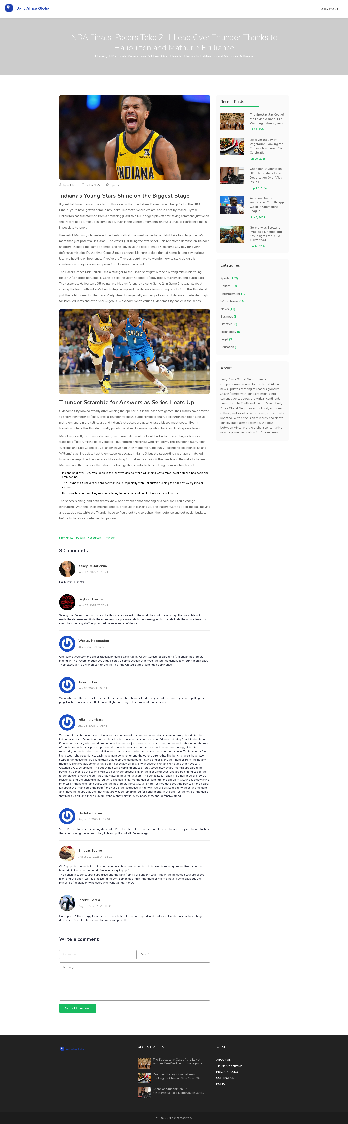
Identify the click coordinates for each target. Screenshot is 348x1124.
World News (232, 301)
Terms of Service (229, 1066)
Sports (229, 278)
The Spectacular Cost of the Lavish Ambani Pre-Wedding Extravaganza (267, 119)
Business (229, 316)
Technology (230, 332)
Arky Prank (329, 9)
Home (100, 56)
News (227, 309)
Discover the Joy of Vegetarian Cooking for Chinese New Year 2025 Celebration (267, 146)
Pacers (80, 538)
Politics (228, 286)
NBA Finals (66, 538)
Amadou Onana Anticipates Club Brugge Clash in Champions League (267, 204)
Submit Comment (77, 1008)
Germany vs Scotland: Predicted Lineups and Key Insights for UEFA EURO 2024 (266, 234)
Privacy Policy (227, 1072)
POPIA (220, 1084)
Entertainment (233, 294)
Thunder (109, 538)
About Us (223, 1060)
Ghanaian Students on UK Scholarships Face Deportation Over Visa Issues (266, 175)
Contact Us (225, 1078)
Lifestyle (228, 324)
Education (229, 347)
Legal (226, 339)
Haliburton (94, 538)
